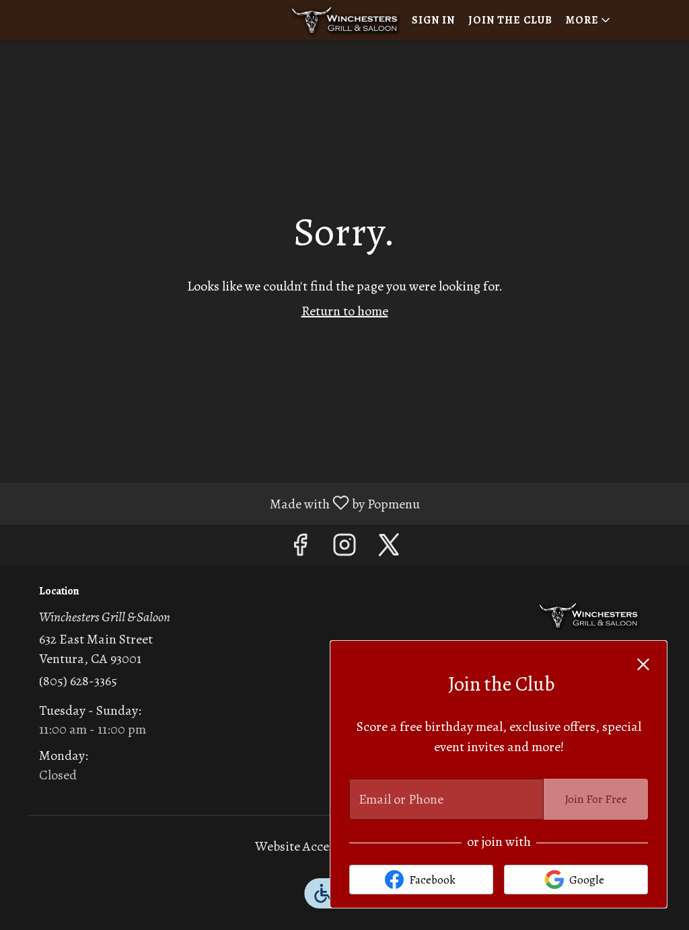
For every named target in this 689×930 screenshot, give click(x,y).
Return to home (344, 311)
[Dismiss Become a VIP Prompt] (643, 664)
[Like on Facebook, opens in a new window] (300, 548)
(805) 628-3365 (78, 681)
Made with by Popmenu (215, 503)
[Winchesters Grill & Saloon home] (344, 20)
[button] (589, 20)
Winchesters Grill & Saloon (589, 616)
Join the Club (510, 20)
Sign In (433, 20)
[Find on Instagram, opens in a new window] (344, 548)
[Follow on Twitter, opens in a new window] (389, 548)
